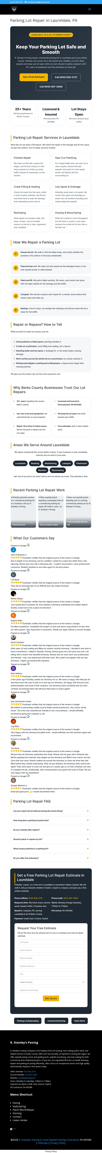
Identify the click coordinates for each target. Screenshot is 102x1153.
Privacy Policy (58, 1143)
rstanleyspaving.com (27, 1078)
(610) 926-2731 (35, 898)
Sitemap (43, 1143)
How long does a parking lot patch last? (31, 820)
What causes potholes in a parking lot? (30, 848)
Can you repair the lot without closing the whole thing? (38, 811)
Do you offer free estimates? (26, 858)
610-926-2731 (30, 1071)
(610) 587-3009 (71, 898)
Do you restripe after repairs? (26, 830)
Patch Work (79, 1021)
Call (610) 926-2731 (66, 77)
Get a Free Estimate (33, 77)
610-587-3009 (31, 1074)
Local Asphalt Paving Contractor (61, 1139)
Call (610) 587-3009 (51, 86)
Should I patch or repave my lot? (27, 839)
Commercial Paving (56, 1021)
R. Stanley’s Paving (29, 1139)
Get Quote (51, 998)
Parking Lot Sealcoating (28, 1021)
